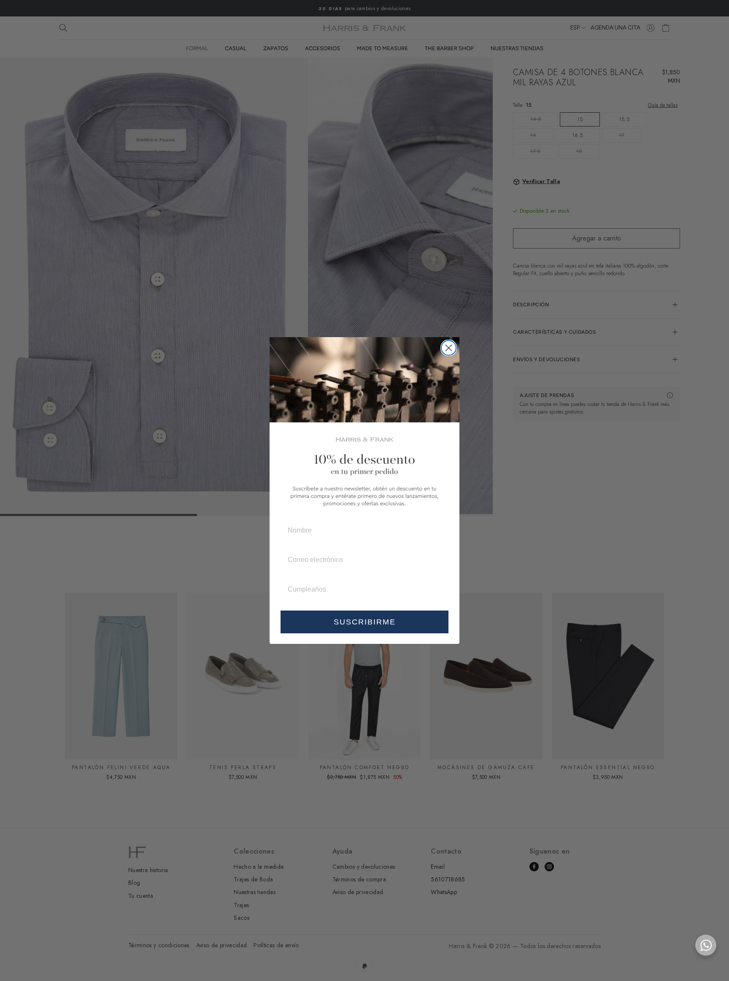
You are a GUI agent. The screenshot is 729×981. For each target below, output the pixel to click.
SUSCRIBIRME (365, 622)
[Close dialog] (448, 348)
